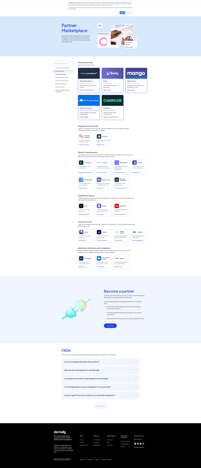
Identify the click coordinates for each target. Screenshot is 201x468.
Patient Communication (61, 80)
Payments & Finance (60, 83)
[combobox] (64, 63)
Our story (82, 442)
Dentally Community (125, 441)
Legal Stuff (82, 459)
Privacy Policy (109, 5)
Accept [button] (122, 12)
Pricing (81, 439)
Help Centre (96, 442)
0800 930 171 (139, 439)
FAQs (108, 442)
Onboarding (110, 445)
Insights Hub (110, 439)
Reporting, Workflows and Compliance (62, 90)
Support (97, 459)
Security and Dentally (106, 459)
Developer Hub (96, 445)
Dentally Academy (125, 444)
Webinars (123, 446)
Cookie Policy (90, 459)
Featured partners (60, 74)
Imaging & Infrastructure (62, 77)
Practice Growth (59, 87)
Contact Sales (96, 439)
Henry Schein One (84, 445)
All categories (59, 71)
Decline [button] (129, 12)
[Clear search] (72, 63)
